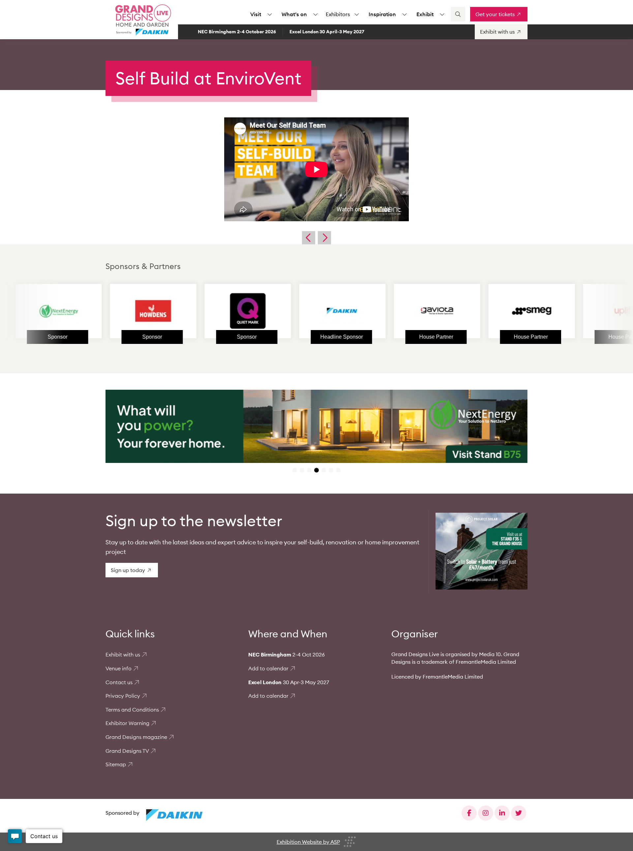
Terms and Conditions (132, 709)
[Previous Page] (308, 237)
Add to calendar (268, 668)
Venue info (119, 668)
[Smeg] (492, 310)
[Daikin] (302, 310)
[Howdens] (113, 310)
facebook (469, 813)
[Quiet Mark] (208, 310)
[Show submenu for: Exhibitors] (356, 14)
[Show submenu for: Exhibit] (442, 14)
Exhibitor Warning (127, 723)
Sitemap (116, 764)
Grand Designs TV (127, 750)
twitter (518, 813)
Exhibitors (338, 14)
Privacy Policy (123, 695)
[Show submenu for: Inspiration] (404, 14)
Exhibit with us (123, 654)
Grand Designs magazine (136, 737)
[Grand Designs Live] (142, 20)
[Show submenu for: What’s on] (315, 14)
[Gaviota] (397, 310)
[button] (294, 470)
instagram (485, 813)
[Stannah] (586, 310)
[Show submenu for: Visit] (269, 14)
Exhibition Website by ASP (308, 841)
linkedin (502, 813)
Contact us (119, 682)
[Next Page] (324, 237)
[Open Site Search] (458, 14)
